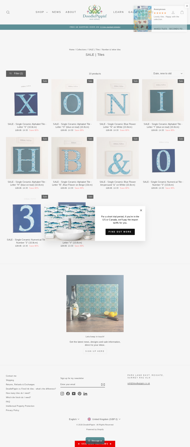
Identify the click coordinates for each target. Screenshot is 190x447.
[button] (184, 6)
